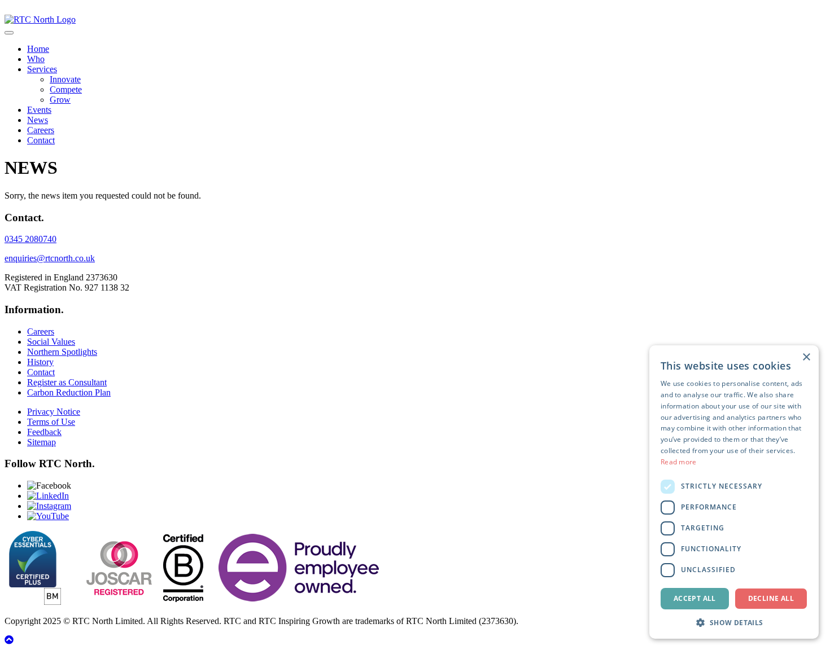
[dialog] (734, 492)
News (37, 120)
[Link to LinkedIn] (48, 495)
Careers (40, 130)
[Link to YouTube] (48, 516)
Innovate (65, 79)
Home (38, 49)
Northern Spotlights (62, 352)
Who (36, 59)
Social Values (51, 341)
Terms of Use (51, 422)
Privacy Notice (53, 411)
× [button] (806, 357)
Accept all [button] (695, 598)
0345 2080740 (30, 239)
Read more (679, 462)
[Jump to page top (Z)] (9, 640)
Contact (41, 140)
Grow (60, 99)
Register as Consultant (67, 382)
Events (39, 110)
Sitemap (41, 442)
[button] (734, 622)
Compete (66, 89)
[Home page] (40, 19)
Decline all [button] (771, 598)
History (40, 362)
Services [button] (42, 69)
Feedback (44, 432)
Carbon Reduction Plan (69, 392)
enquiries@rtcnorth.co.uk (50, 258)
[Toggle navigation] (9, 32)
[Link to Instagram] (49, 506)
